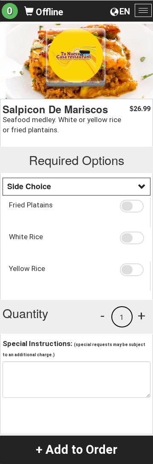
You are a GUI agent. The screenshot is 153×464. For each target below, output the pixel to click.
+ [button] (141, 315)
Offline (48, 12)
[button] (132, 206)
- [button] (102, 315)
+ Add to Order (76, 449)
